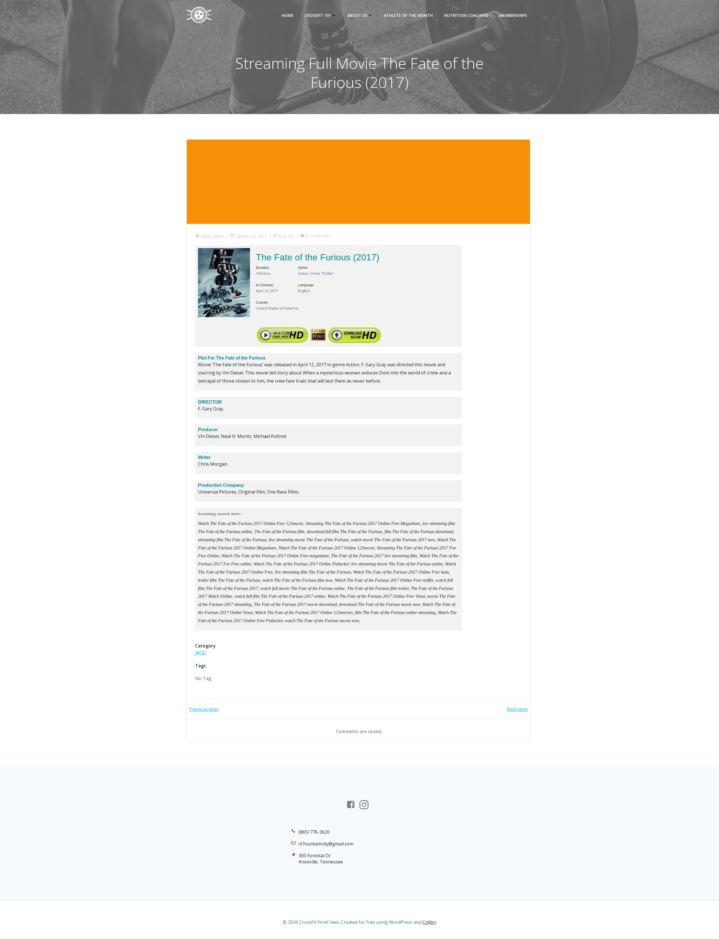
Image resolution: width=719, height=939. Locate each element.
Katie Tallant (212, 235)
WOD (200, 653)
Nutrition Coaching (466, 15)
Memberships (513, 15)
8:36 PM (286, 235)
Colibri (429, 922)
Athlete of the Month (408, 15)
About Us (357, 15)
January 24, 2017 (251, 235)
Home (287, 15)
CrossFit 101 (318, 15)
